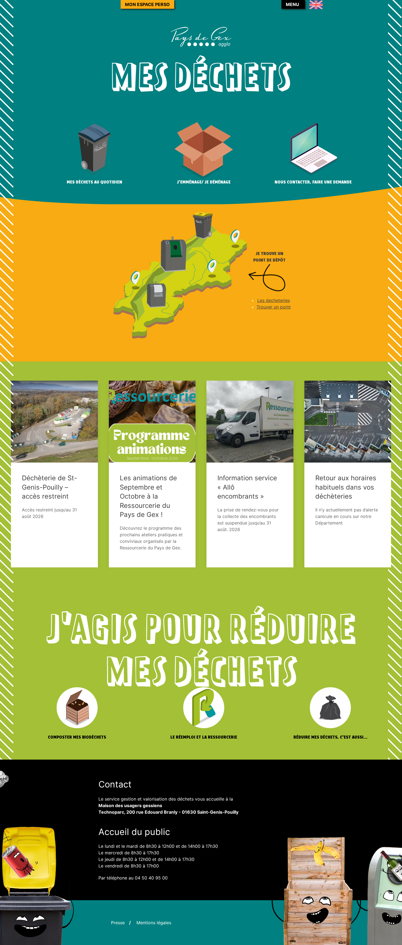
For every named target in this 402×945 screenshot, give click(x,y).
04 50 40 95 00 (151, 878)
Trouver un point (274, 307)
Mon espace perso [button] (147, 4)
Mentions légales (153, 922)
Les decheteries (273, 300)
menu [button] (292, 4)
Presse (118, 922)
